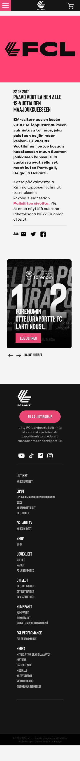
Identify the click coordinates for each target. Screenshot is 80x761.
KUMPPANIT (23, 612)
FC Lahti (27, 738)
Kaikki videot (24, 528)
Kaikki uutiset (33, 354)
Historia (21, 659)
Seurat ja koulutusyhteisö (32, 623)
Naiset (20, 565)
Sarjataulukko (25, 597)
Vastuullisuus (25, 681)
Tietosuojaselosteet (29, 686)
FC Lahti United (25, 570)
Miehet (21, 560)
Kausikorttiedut (26, 507)
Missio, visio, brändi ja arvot (33, 654)
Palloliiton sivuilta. (31, 203)
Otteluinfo (23, 513)
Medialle (22, 670)
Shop (19, 544)
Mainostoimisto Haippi (48, 741)
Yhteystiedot (24, 675)
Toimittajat (24, 617)
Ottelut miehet (25, 586)
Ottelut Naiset (25, 591)
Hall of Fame (24, 665)
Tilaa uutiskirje (40, 416)
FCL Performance (27, 638)
